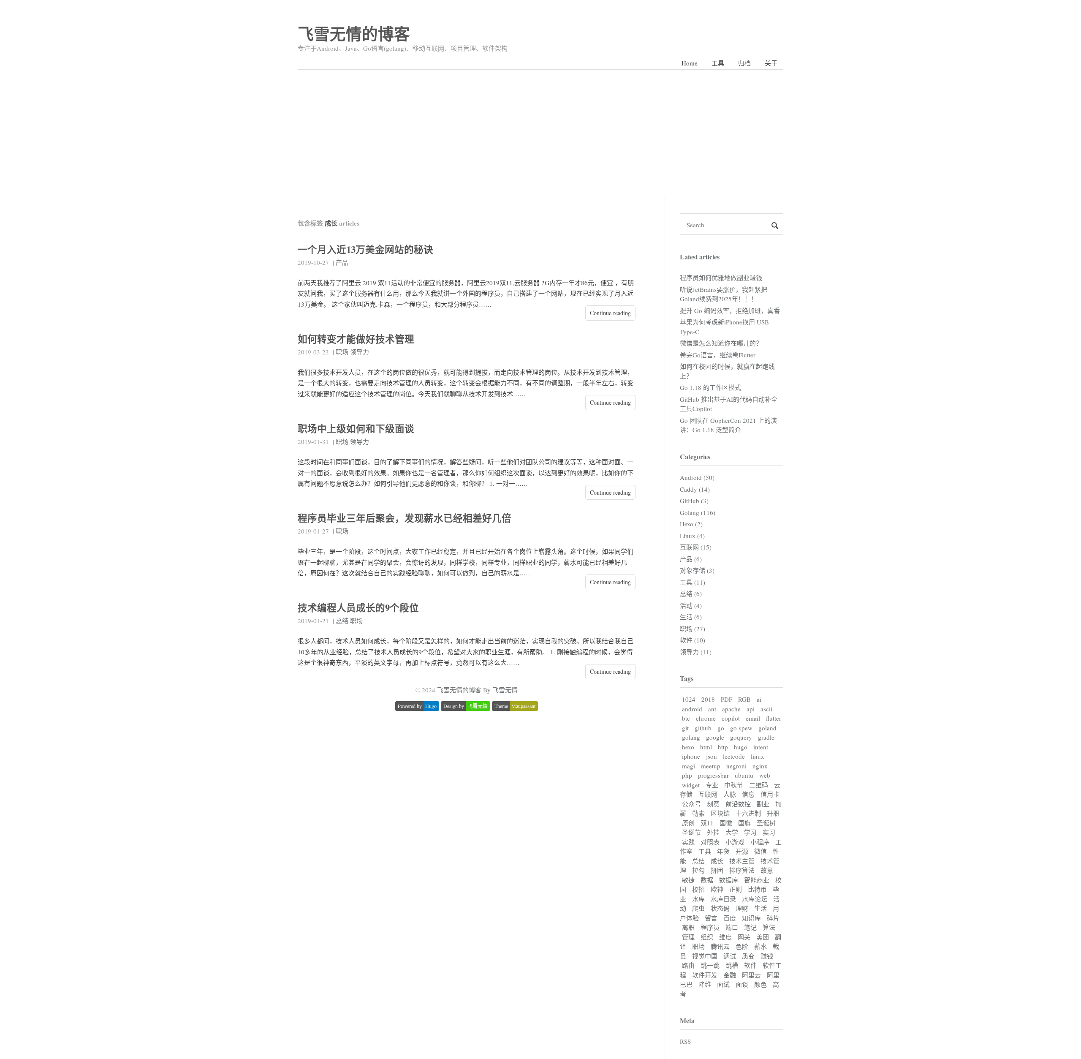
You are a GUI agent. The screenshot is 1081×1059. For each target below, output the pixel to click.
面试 (723, 984)
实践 (688, 842)
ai (759, 699)
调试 (729, 956)
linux (757, 756)
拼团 (717, 870)
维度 (725, 937)
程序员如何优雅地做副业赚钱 (721, 277)
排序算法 (742, 870)
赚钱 (767, 956)
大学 (731, 832)
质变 (748, 956)
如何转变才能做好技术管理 (356, 339)
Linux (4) (692, 535)
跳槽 (731, 965)
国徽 (726, 823)
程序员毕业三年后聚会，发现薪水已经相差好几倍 (404, 518)
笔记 (750, 927)
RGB (744, 699)
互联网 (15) (696, 547)
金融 (729, 975)
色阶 (742, 946)
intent (760, 747)
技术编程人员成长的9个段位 (358, 608)
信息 (748, 794)
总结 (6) (691, 593)
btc (686, 718)
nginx (760, 766)
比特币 (757, 889)
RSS (685, 1041)
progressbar (713, 775)
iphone (691, 756)
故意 (767, 870)
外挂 (713, 832)
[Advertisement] (540, 133)
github (703, 728)
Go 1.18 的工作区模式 (710, 387)
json (711, 756)
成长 (717, 861)
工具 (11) (692, 582)
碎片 (773, 918)
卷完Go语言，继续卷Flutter (717, 355)
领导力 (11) (696, 652)
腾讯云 (720, 946)
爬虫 (698, 908)
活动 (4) (691, 605)
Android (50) (697, 477)
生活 (760, 908)
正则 (735, 889)
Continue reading (610, 313)
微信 (760, 851)
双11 (707, 823)
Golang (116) (697, 512)
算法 (769, 927)
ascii (766, 709)
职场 (342, 352)
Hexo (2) (691, 524)
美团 (762, 937)
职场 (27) (692, 628)
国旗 (744, 823)
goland (767, 728)
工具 (718, 63)
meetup (710, 766)
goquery (741, 737)
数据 (707, 880)
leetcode (734, 756)
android (692, 709)
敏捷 (688, 880)
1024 (688, 699)
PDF (726, 699)
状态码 (720, 908)
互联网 (707, 794)
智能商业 (756, 880)
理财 (742, 908)
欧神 (717, 889)
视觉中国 (704, 956)
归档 (744, 63)
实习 (769, 832)
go (720, 728)
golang (691, 737)
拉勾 (698, 870)
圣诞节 (691, 832)
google (715, 737)
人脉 (729, 794)
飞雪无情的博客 (354, 33)
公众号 (691, 804)
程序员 (710, 927)
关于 (771, 63)
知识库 (751, 918)
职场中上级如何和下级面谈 (356, 429)
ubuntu (744, 775)
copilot (731, 718)
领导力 (359, 352)
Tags (686, 678)
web (764, 775)
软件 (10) (692, 640)
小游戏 (734, 842)
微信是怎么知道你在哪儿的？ (721, 343)
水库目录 (723, 899)
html (706, 747)
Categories (695, 456)
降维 (704, 984)
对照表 (710, 842)
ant (712, 709)
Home (690, 63)
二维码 (758, 785)
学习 (750, 832)
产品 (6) (691, 559)
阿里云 (751, 975)
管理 (688, 937)
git (685, 728)
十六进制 (748, 813)
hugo (740, 747)
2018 (708, 699)
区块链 (720, 813)
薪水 (760, 946)
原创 (688, 823)
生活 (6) (691, 617)
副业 (763, 804)
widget (691, 785)
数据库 (728, 880)
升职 (773, 813)
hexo (688, 747)
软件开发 (704, 975)
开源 (742, 851)
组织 (707, 937)
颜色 (760, 984)
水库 (698, 899)
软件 (750, 965)
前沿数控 (738, 804)
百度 (729, 918)
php (687, 775)
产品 (342, 262)
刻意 (713, 804)
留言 (711, 918)
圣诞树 (766, 823)
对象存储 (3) (697, 570)
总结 (342, 620)
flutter (773, 718)
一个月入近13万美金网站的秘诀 (365, 249)
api (751, 709)
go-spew (741, 728)
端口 (731, 927)
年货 (723, 851)
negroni (736, 766)
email (753, 718)
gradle (766, 737)
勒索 (698, 813)
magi (688, 766)
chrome (706, 718)
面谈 (742, 984)
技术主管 (742, 861)
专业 (712, 785)
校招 (698, 889)
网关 (744, 937)
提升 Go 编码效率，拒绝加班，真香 (730, 310)
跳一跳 (710, 965)
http (723, 747)
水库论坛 (754, 899)
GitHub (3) (694, 500)
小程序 (759, 842)
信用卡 (770, 794)
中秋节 (733, 785)
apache (731, 709)
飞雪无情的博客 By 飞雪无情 (477, 690)
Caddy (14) (695, 489)
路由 (688, 965)
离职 (688, 927)
